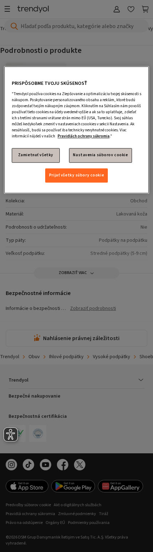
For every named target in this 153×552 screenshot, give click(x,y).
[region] (76, 130)
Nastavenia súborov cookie (100, 155)
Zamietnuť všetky (35, 155)
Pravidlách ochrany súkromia (84, 136)
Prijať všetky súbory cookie (76, 175)
